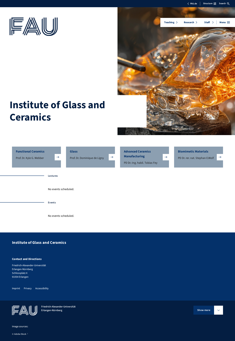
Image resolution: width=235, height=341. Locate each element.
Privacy (27, 288)
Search (222, 3)
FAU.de (193, 3)
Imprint (16, 288)
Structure (207, 3)
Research (189, 22)
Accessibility (41, 288)
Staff (207, 22)
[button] (36, 157)
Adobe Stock (20, 334)
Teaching (169, 22)
